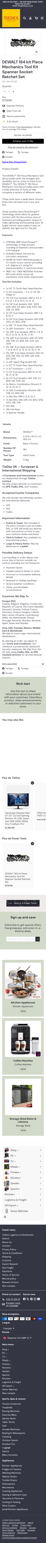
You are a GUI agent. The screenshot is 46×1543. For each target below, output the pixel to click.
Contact (6, 1245)
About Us (7, 1242)
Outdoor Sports (10, 1440)
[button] (10, 168)
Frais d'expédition (24, 127)
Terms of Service (10, 1274)
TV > (4, 1356)
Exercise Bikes (9, 1414)
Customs (6, 1260)
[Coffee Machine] (23, 1039)
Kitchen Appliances (12, 1465)
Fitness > (6, 1364)
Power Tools (19, 838)
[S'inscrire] (37, 939)
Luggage (6, 1447)
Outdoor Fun (8, 1444)
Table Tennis (8, 1422)
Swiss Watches (10, 1389)
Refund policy (9, 1278)
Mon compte (8, 1286)
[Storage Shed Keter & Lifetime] (23, 1097)
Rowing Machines (11, 1411)
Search (5, 1238)
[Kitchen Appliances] (23, 981)
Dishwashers (8, 1483)
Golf (4, 1425)
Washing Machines (11, 1472)
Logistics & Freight (11, 1382)
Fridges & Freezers (11, 1469)
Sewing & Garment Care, (14, 1494)
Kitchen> (6, 1378)
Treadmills (7, 1407)
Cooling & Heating (11, 1502)
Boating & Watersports (13, 1433)
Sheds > (6, 1360)
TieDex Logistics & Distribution (18, 1234)
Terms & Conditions (12, 1253)
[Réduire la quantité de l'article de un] (4, 91)
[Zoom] (36, 51)
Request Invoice (10, 1282)
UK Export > (8, 1385)
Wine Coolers (9, 1505)
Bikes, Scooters (10, 1454)
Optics (5, 1451)
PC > (4, 1353)
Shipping (6, 1256)
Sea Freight (8, 1267)
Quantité (6, 86)
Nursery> (6, 1367)
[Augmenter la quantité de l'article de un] (13, 91)
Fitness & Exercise (11, 1403)
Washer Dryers (9, 1476)
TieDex (16, 777)
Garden (6, 1371)
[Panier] (36, 18)
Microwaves (8, 1487)
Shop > (5, 1349)
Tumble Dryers (9, 1480)
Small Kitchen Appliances (15, 1509)
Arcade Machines (11, 1429)
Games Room (9, 1418)
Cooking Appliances (12, 1491)
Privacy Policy (9, 1249)
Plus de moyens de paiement (23, 147)
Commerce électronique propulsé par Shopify (19, 1538)
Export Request (10, 1264)
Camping (6, 1436)
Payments (7, 1271)
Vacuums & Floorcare (13, 1498)
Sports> (6, 1375)
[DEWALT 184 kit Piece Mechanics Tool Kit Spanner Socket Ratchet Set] (18, 747)
